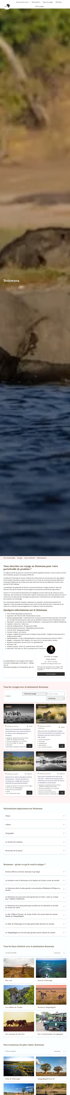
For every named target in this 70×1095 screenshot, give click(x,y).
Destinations (36, 2)
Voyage (19, 558)
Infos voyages (39, 6)
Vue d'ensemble (9, 558)
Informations (41, 558)
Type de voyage (48, 2)
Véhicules (58, 2)
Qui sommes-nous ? (22, 2)
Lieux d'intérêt (29, 558)
